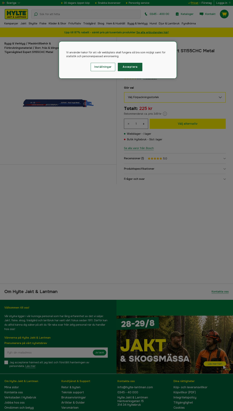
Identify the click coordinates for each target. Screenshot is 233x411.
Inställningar (103, 66)
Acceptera (130, 66)
